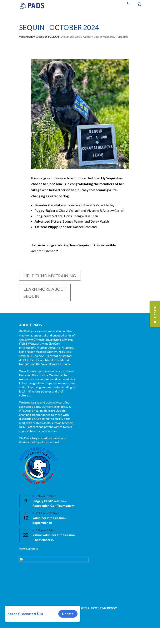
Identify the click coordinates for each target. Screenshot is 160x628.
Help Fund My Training (50, 275)
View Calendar (28, 549)
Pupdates (122, 36)
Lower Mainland (104, 36)
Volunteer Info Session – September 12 (49, 520)
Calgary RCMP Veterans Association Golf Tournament (53, 503)
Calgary (88, 36)
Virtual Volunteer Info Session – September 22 (53, 537)
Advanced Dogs (71, 36)
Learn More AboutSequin (45, 293)
